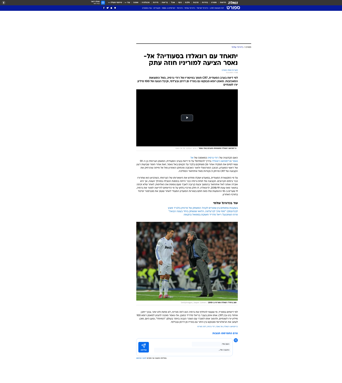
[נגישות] (3, 2)
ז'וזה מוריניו (201, 327)
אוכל (173, 3)
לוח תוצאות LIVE (217, 8)
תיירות (155, 3)
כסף (180, 3)
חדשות (223, 3)
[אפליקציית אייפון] (111, 8)
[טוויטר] (107, 8)
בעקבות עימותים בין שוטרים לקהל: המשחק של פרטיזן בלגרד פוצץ (203, 208)
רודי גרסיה (213, 158)
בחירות (205, 3)
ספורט (214, 3)
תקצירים (156, 8)
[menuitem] (221, 2)
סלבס (187, 3)
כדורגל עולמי (189, 8)
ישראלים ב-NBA (168, 8)
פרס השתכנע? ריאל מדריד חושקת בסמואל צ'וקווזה (211, 215)
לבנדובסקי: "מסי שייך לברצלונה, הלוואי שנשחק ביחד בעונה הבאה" (203, 211)
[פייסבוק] (104, 8)
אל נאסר (219, 327)
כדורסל (180, 8)
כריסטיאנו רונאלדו (221, 161)
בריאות (165, 3)
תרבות (196, 3)
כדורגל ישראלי (202, 8)
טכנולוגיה (146, 3)
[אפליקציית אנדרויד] (115, 8)
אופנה (135, 3)
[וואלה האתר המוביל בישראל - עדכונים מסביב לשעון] (233, 2)
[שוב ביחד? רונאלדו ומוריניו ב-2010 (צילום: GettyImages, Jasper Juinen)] (187, 263)
